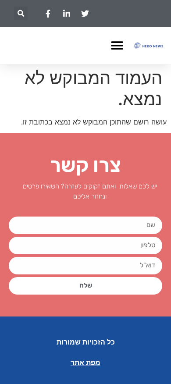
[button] (21, 13)
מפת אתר (85, 363)
